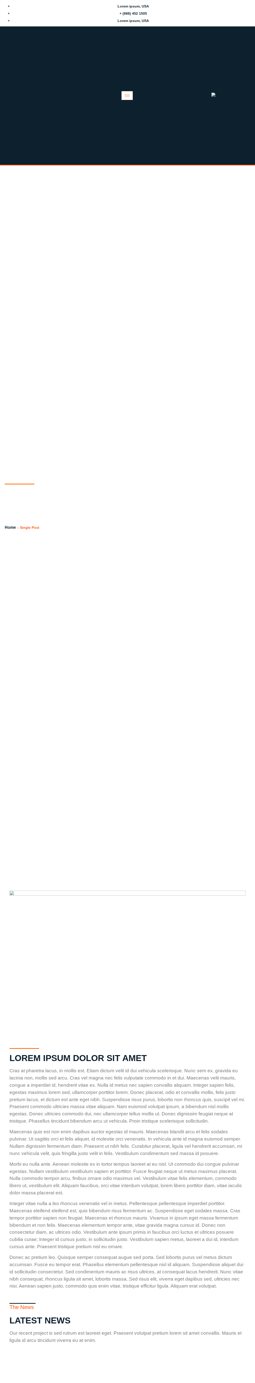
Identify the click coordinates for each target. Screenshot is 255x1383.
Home (10, 527)
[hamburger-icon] (127, 95)
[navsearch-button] (12, 96)
